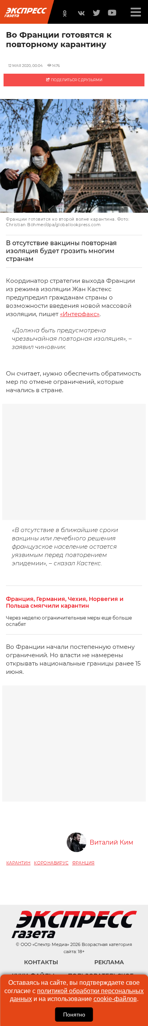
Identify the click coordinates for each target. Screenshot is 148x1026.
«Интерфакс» (79, 314)
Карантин (18, 863)
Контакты (41, 962)
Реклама (109, 962)
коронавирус (51, 863)
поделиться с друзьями (76, 80)
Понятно (74, 1014)
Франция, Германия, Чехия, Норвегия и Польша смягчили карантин (65, 602)
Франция (83, 863)
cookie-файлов (115, 998)
